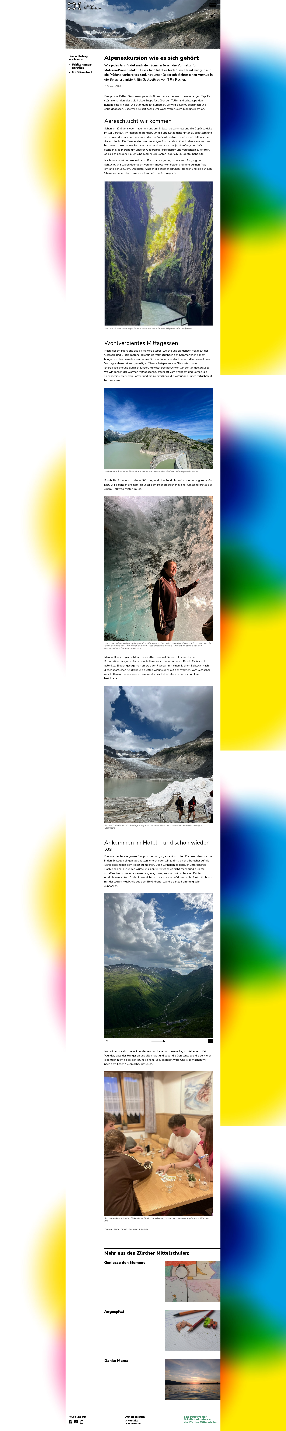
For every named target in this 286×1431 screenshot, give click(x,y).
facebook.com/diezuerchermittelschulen (70, 1421)
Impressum (134, 1423)
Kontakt (133, 1420)
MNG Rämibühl (82, 72)
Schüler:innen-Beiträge (82, 66)
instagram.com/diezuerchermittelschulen (76, 1421)
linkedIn (81, 1421)
